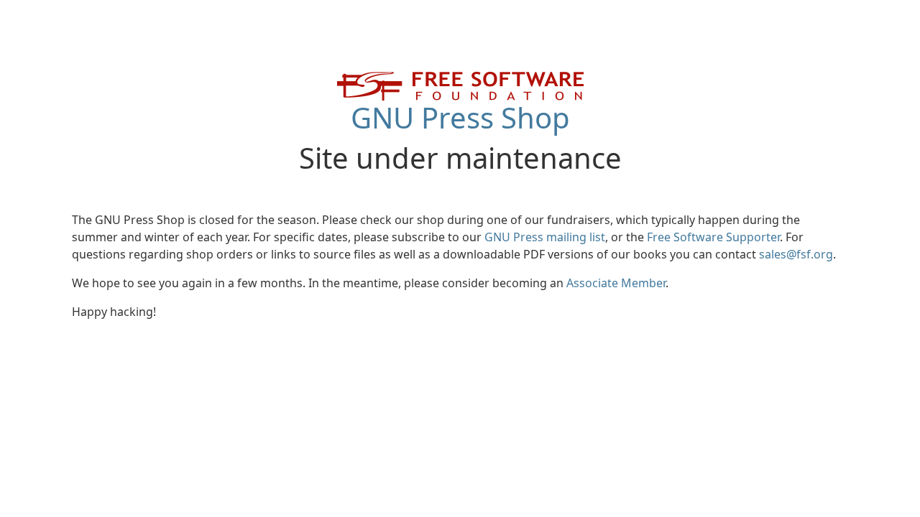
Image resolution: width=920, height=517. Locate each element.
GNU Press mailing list (544, 237)
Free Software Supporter (713, 237)
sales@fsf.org (796, 254)
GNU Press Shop (460, 117)
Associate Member (616, 283)
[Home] (460, 85)
